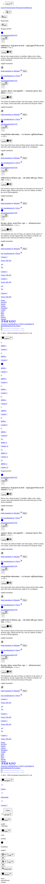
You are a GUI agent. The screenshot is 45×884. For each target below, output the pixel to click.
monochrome (5, 880)
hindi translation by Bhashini (10, 71)
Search (9, 8)
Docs (2, 315)
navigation (7, 780)
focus (2, 878)
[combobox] (7, 812)
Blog (2, 313)
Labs (2, 312)
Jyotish (25, 8)
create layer (7, 869)
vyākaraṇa (4, 826)
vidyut (6, 820)
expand (3, 882)
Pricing (29, 8)
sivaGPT (4, 8)
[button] (22, 41)
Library (13, 8)
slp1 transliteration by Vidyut (10, 76)
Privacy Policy (19, 324)
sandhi (3, 824)
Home (3, 300)
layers (6, 831)
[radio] (2, 843)
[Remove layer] (3, 858)
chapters (6, 338)
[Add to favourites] (3, 41)
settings (6, 874)
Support (3, 319)
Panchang (19, 8)
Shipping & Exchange (13, 326)
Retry (24, 71)
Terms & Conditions (7, 324)
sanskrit (4, 52)
